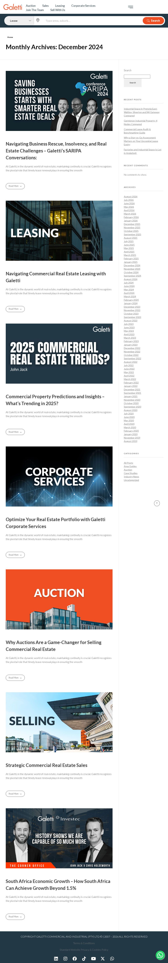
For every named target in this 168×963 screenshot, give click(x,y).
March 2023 (130, 337)
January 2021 (130, 396)
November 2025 (132, 227)
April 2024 (129, 293)
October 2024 (131, 272)
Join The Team (35, 10)
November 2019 (132, 437)
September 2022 (132, 358)
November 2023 (132, 310)
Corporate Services (83, 5)
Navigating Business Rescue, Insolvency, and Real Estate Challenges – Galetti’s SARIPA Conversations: (56, 150)
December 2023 (132, 306)
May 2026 (129, 206)
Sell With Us (57, 10)
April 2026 (129, 210)
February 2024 (131, 299)
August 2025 (130, 237)
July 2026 (129, 200)
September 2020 (132, 406)
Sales (45, 5)
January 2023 (130, 344)
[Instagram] (65, 958)
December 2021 (132, 389)
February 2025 (131, 258)
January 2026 (130, 220)
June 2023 (129, 327)
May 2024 (129, 289)
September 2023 (132, 317)
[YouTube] (93, 958)
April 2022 (129, 375)
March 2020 (130, 427)
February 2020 (131, 430)
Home (10, 37)
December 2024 (132, 265)
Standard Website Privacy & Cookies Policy (84, 949)
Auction (31, 5)
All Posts (128, 462)
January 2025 (130, 262)
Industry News (131, 476)
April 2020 (129, 424)
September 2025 (132, 234)
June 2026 (129, 203)
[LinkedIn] (56, 958)
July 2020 (129, 413)
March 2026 (130, 213)
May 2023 (129, 330)
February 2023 (131, 341)
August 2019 (130, 441)
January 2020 (130, 434)
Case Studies (130, 473)
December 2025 (132, 224)
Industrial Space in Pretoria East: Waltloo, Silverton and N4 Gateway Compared (141, 112)
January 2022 (130, 386)
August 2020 (130, 410)
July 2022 (129, 365)
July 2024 (129, 282)
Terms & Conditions (84, 943)
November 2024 (132, 268)
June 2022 (129, 368)
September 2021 (132, 393)
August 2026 (130, 196)
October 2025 (131, 231)
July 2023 (129, 324)
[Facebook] (74, 958)
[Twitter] (102, 958)
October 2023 (131, 313)
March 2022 (130, 379)
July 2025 (129, 241)
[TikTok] (84, 958)
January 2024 (130, 303)
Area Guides (130, 466)
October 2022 (131, 355)
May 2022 (129, 372)
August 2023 (130, 320)
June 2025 (129, 244)
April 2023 (129, 334)
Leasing (60, 5)
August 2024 (130, 279)
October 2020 (131, 403)
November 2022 (132, 351)
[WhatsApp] (112, 958)
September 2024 (132, 275)
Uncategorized (131, 480)
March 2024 (130, 296)
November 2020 (132, 399)
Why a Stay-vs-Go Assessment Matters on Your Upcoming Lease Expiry (141, 141)
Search (155, 20)
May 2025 (129, 248)
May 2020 (129, 420)
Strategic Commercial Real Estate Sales (46, 765)
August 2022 (130, 361)
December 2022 (132, 348)
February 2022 (131, 382)
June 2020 (129, 417)
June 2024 (129, 286)
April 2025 (129, 251)
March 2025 (130, 255)
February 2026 (131, 217)
